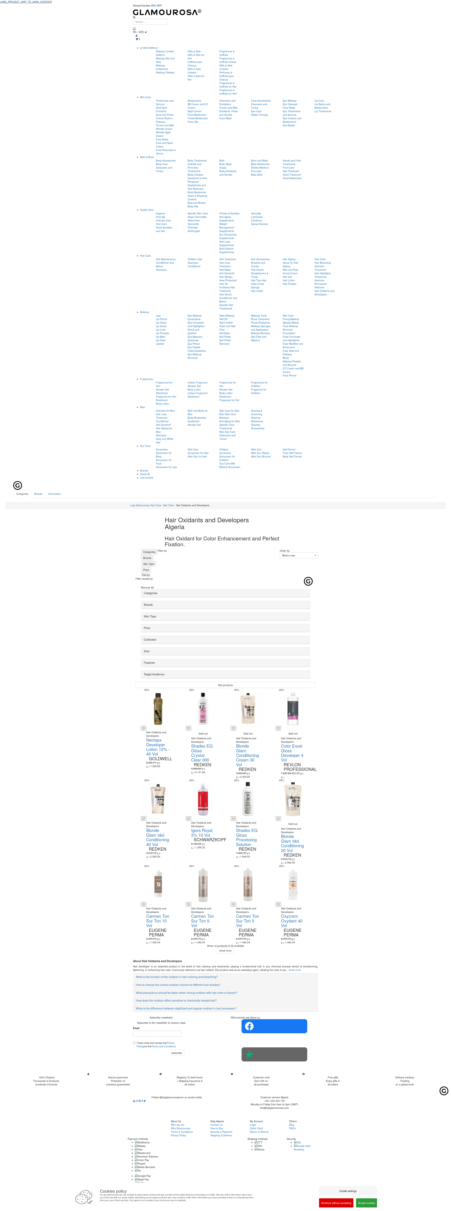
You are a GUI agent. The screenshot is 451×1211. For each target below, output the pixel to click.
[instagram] (137, 1100)
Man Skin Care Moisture (227, 415)
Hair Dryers (257, 269)
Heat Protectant (228, 280)
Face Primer (289, 375)
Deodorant (162, 400)
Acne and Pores (165, 114)
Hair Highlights (322, 273)
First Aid (160, 217)
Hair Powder (289, 284)
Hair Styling (289, 259)
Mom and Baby (259, 160)
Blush (286, 358)
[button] (299, 555)
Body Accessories (166, 160)
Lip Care (319, 100)
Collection (150, 639)
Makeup (144, 312)
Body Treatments (197, 160)
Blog (291, 1124)
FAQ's (292, 1128)
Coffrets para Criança (195, 63)
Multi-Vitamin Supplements (226, 250)
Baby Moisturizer (260, 164)
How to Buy (216, 1128)
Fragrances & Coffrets (226, 53)
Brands (144, 470)
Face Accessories (261, 100)
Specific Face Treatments (226, 426)
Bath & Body (147, 157)
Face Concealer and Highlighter (292, 338)
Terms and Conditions (164, 1046)
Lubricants (257, 217)
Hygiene (160, 213)
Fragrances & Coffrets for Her (227, 84)
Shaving (255, 417)
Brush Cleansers (260, 319)
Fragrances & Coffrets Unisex (227, 60)
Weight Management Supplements (226, 227)
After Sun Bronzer (261, 456)
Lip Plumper (162, 333)
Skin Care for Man (229, 410)
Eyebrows (193, 340)
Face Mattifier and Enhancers (293, 345)
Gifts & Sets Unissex (194, 70)
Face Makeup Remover (290, 327)
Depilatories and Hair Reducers (197, 186)
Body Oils (193, 206)
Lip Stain (161, 340)
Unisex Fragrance (198, 382)
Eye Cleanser (290, 104)
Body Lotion (162, 403)
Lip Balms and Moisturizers (322, 105)
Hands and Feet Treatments (292, 162)
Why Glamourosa (180, 1128)
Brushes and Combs (258, 264)
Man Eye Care (227, 431)
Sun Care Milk (227, 463)
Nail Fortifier (226, 322)
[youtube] (134, 1100)
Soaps (222, 167)
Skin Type (148, 564)
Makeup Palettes (165, 72)
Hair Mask (225, 269)
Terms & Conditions (182, 1131)
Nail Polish (225, 336)
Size (146, 651)
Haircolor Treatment (320, 267)
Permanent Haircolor (320, 285)
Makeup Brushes (260, 333)
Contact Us (216, 1124)
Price (146, 570)
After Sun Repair (260, 453)
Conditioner (194, 266)
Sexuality (256, 213)
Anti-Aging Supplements (226, 218)
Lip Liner (161, 329)
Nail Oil (223, 319)
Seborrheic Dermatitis (194, 222)
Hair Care (145, 255)
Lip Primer (161, 319)
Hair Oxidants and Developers (324, 292)
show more (225, 950)
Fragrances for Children (259, 384)
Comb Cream (290, 273)
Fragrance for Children (258, 391)
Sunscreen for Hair (198, 453)
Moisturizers (194, 100)
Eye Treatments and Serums (291, 112)
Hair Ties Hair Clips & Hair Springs (258, 283)
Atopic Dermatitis (197, 217)
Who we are (177, 1124)
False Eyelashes (197, 350)
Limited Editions (149, 47)
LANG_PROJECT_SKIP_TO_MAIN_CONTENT (26, 2)
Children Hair (195, 259)
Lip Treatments (322, 111)
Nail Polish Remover (225, 341)
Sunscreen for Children (227, 458)
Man (142, 407)
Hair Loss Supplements (226, 243)
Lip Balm (161, 336)
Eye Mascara (195, 336)
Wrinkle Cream (164, 129)
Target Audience (154, 674)
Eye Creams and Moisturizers (292, 119)
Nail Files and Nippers (258, 338)
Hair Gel (287, 276)
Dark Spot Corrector (161, 109)
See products (225, 685)
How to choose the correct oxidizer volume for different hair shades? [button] (178, 985)
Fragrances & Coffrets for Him (228, 91)
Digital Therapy (259, 114)
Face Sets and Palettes (291, 352)
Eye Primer (194, 343)
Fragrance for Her (229, 400)
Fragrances (146, 379)
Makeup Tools (259, 315)
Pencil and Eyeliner (193, 331)
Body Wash (225, 164)
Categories (149, 552)
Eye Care (256, 111)
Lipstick (160, 343)
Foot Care (288, 167)
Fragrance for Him (166, 396)
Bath (221, 160)
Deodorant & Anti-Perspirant (198, 179)
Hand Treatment (292, 174)
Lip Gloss (161, 322)
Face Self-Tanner (292, 453)
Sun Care (145, 446)
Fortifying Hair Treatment (227, 289)
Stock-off (145, 474)
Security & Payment (221, 1131)
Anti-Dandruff (226, 273)
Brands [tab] (38, 493)
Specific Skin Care (198, 213)
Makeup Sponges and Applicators (261, 327)
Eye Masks (289, 125)
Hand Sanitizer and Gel (164, 229)
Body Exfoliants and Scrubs (227, 172)
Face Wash (225, 118)
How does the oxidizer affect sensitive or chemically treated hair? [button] (176, 1000)
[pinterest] (140, 1100)
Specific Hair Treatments (226, 306)
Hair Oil (223, 284)
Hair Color (320, 259)
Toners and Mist (165, 125)
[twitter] (145, 1100)
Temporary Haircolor (320, 278)
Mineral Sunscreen (229, 467)
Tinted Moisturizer (198, 118)
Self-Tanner (289, 449)
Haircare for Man (165, 410)
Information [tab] (54, 493)
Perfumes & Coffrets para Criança (226, 76)
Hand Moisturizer (292, 178)
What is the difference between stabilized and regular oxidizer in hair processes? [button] (186, 1008)
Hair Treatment (227, 259)
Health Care (146, 210)
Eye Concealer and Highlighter (196, 324)
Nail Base (224, 333)
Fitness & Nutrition (229, 213)
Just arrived (146, 477)
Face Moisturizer (197, 114)
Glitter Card (256, 1128)
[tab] (225, 593)
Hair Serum (225, 294)
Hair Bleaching (322, 262)
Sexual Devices (259, 224)
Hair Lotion (289, 280)
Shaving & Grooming (256, 412)
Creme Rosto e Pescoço (164, 119)
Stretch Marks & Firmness (260, 169)
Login (253, 1124)
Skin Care (145, 97)
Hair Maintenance (166, 259)
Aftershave (162, 393)
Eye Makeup (290, 100)
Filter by (146, 574)
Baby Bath (256, 174)
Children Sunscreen (225, 451)
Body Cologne (195, 174)
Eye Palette (194, 347)
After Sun (256, 449)
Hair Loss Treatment (225, 264)
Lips (158, 315)
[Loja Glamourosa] (225, 12)
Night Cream (195, 111)
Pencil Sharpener (260, 322)
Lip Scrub (161, 326)
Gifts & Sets (194, 51)
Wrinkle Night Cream (163, 134)
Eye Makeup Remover (195, 356)
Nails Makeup (226, 315)
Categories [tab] (22, 493)
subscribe (176, 1053)
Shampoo (161, 269)
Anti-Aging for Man (229, 421)
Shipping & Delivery (221, 1135)
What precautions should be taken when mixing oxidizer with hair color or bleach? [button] (186, 993)
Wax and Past (290, 269)
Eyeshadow (194, 319)
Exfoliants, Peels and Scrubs (228, 112)
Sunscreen (162, 449)
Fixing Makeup (291, 319)
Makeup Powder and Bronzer (292, 363)
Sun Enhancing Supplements (227, 236)
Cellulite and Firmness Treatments (194, 167)
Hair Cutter (257, 291)
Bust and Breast (196, 203)
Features (149, 663)
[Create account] (136, 35)
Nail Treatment (291, 171)
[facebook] (142, 1100)
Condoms (256, 220)
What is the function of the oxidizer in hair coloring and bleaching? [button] (177, 977)
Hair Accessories (260, 259)
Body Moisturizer (197, 192)
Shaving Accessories (257, 426)
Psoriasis (193, 227)
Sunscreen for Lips (166, 467)
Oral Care (161, 224)
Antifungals (194, 231)
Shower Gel (162, 389)
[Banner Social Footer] (274, 1026)
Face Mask (162, 139)
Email (136, 1028)
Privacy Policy (178, 1135)
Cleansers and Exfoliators (227, 102)
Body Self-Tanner (292, 456)
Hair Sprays (225, 276)
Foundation (289, 333)
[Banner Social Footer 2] (274, 1054)
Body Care (162, 164)
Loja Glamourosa (140, 505)
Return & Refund (259, 1131)
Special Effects (291, 322)
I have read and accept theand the (156, 1044)
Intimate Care (163, 220)
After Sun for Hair (197, 456)
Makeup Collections (162, 67)
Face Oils (193, 121)
